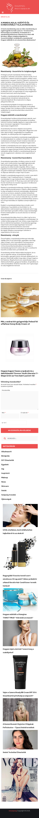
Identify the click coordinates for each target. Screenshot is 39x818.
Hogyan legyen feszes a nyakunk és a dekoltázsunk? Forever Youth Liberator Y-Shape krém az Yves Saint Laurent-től (19, 373)
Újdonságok (6, 499)
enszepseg (13, 811)
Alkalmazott (6, 452)
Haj (2, 469)
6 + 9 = (4, 423)
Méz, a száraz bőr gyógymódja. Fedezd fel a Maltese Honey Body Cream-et (19, 322)
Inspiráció (5, 473)
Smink (4, 490)
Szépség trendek (8, 495)
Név (4, 413)
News (3, 482)
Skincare (5, 486)
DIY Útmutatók (7, 460)
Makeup (4, 477)
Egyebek (5, 465)
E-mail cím (24, 413)
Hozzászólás (6, 390)
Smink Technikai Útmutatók (14, 752)
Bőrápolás (5, 17)
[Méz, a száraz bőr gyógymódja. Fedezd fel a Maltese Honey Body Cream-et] (20, 300)
